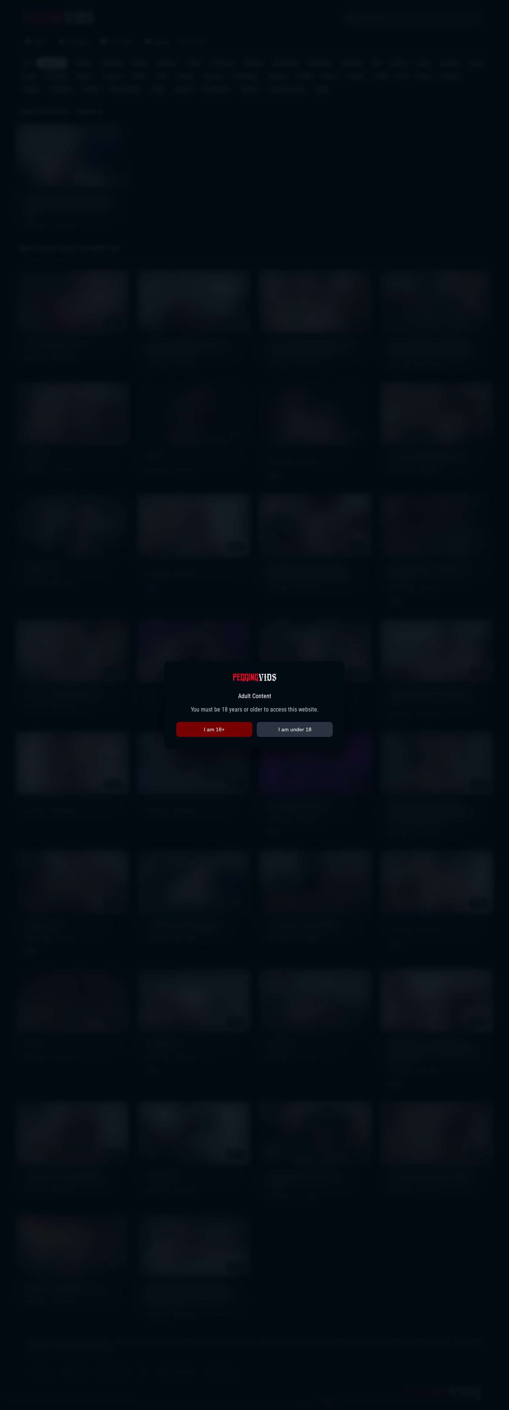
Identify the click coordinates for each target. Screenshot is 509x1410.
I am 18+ (214, 729)
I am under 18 (295, 729)
